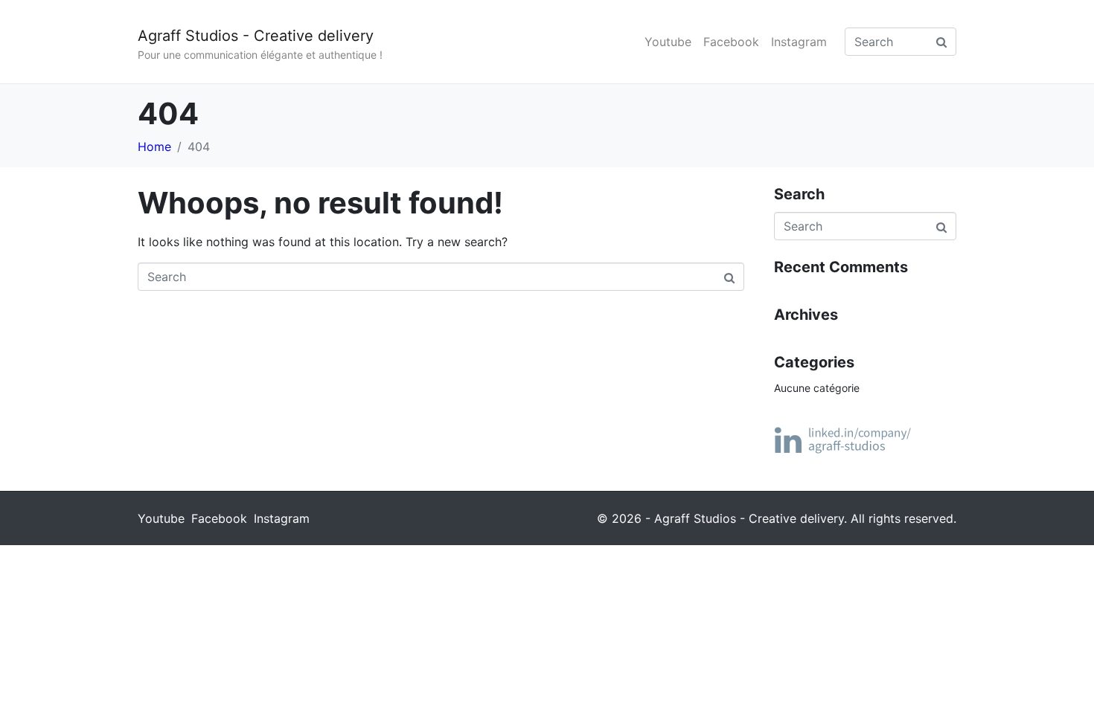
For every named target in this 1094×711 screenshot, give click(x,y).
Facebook (731, 41)
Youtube (667, 41)
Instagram (799, 41)
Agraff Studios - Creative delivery (256, 36)
